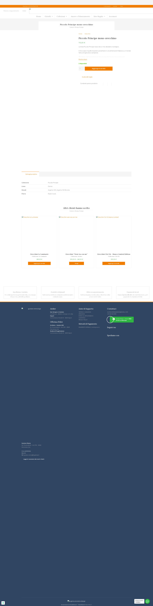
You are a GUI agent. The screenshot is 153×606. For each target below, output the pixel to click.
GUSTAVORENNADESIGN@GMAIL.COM (117, 312)
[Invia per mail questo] (101, 84)
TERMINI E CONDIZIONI (85, 312)
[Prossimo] (134, 242)
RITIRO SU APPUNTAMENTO (86, 316)
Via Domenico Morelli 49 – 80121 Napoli (61, 333)
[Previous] (18, 242)
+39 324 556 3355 (111, 314)
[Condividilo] (105, 84)
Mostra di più (83, 59)
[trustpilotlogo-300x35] (34, 528)
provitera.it (88, 604)
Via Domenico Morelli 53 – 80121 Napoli (61, 318)
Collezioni (61, 16)
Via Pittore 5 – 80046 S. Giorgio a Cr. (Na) (61, 314)
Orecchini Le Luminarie (39, 254)
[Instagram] (129, 6)
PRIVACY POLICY (83, 319)
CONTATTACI (82, 318)
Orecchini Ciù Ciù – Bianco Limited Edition (113, 254)
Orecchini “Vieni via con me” (76, 254)
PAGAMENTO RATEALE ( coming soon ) (89, 327)
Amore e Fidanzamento (80, 16)
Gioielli (48, 16)
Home (38, 16)
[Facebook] (126, 6)
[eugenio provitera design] (76, 601)
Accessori (113, 16)
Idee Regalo (98, 16)
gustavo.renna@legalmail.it (31, 455)
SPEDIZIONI (82, 314)
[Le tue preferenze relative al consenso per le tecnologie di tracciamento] (3, 603)
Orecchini (87, 34)
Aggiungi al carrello (98, 68)
